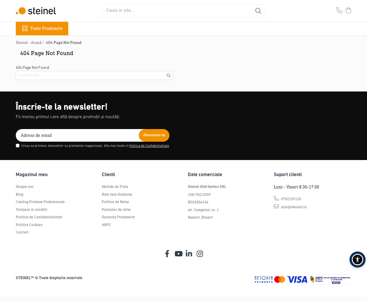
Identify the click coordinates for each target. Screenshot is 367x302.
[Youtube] (178, 254)
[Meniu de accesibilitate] (358, 260)
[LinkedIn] (189, 254)
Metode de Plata (115, 186)
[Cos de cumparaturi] (348, 10)
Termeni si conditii (31, 209)
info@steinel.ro (293, 207)
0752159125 (290, 199)
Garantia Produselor (118, 217)
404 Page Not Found (63, 42)
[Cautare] (258, 10)
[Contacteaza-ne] (339, 10)
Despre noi (25, 186)
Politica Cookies (29, 225)
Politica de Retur (115, 202)
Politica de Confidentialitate (149, 146)
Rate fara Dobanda (117, 194)
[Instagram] (200, 254)
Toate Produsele (46, 28)
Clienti (108, 174)
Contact (22, 232)
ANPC (106, 225)
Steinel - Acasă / (30, 42)
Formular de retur (116, 209)
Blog (19, 194)
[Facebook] (167, 254)
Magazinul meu (32, 174)
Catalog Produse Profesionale (40, 202)
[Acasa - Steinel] (36, 10)
